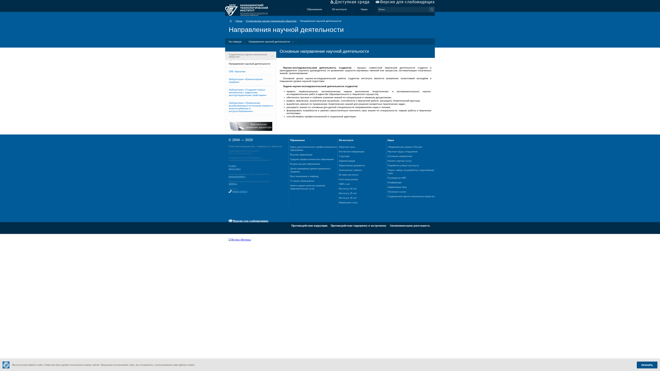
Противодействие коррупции (309, 225)
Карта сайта (235, 169)
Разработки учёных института (403, 165)
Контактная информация (351, 151)
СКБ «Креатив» (237, 71)
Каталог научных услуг (400, 161)
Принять (647, 365)
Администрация (347, 161)
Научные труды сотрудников (402, 151)
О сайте (232, 166)
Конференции (395, 182)
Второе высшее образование (305, 164)
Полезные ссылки (397, 191)
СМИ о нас (344, 184)
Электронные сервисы (350, 170)
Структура (344, 156)
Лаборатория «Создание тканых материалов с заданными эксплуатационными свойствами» (248, 92)
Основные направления (400, 156)
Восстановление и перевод (304, 176)
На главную (235, 41)
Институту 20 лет (348, 188)
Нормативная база (397, 187)
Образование (314, 9)
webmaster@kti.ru (237, 177)
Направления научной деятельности (269, 41)
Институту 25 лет (348, 193)
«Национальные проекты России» (405, 147)
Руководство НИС (397, 178)
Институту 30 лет (348, 198)
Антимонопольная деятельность (410, 225)
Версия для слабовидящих (407, 2)
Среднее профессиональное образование (312, 159)
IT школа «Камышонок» (302, 181)
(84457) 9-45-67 (240, 191)
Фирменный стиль (348, 202)
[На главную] (231, 21)
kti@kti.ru (233, 184)
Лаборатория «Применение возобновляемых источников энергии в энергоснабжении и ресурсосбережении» (251, 107)
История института (348, 174)
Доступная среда (352, 2)
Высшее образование (301, 154)
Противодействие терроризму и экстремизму (358, 225)
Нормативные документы (352, 165)
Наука (364, 9)
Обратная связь (347, 147)
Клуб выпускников (348, 179)
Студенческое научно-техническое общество (271, 21)
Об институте (339, 9)
